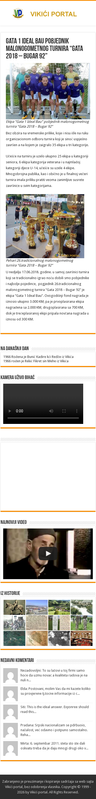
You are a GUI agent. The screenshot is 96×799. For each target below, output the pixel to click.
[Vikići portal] (47, 12)
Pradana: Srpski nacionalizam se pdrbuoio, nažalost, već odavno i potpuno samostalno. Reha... (54, 730)
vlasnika (54, 787)
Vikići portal (14, 787)
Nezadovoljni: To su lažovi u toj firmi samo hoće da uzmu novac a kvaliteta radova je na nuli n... (54, 675)
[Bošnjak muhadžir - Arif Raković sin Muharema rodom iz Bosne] (48, 553)
